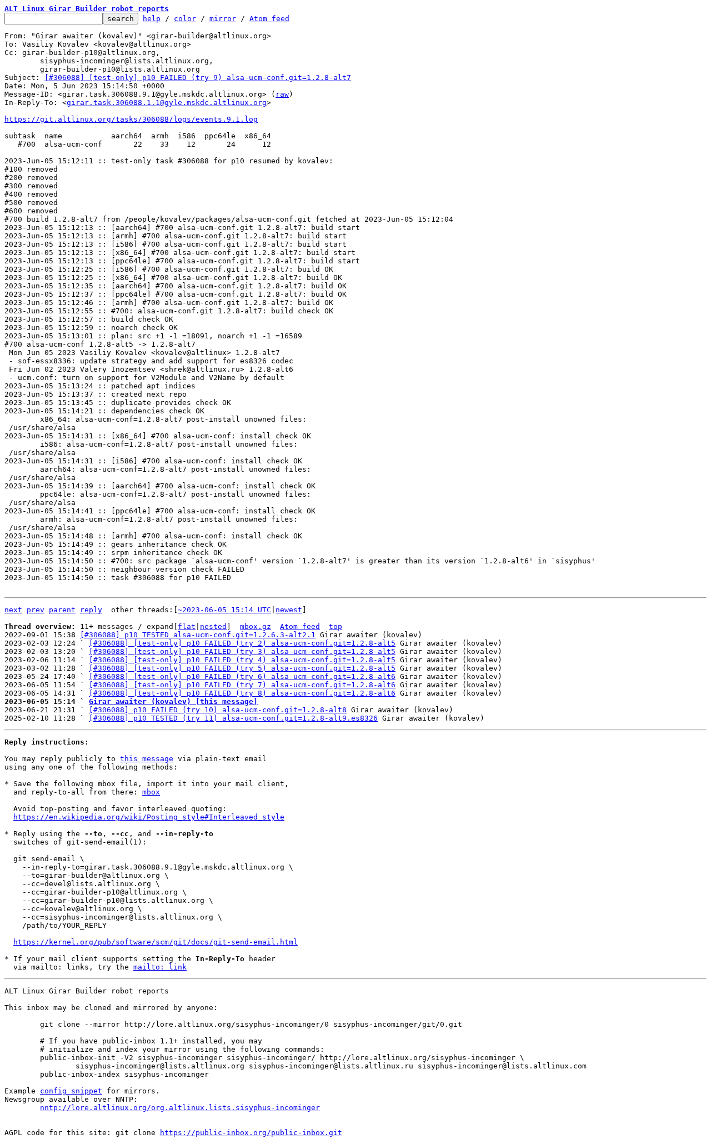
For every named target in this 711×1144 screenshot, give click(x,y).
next (13, 610)
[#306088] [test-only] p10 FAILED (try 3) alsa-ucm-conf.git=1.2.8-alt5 (242, 651)
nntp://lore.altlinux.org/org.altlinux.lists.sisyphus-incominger (180, 1107)
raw (282, 94)
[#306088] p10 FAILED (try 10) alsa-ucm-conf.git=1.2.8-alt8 (218, 710)
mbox (151, 792)
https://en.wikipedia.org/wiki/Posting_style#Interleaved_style (148, 817)
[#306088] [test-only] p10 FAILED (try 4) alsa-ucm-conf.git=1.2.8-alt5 (242, 660)
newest (289, 610)
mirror (222, 18)
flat (187, 626)
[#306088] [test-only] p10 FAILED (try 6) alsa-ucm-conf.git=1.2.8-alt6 (242, 676)
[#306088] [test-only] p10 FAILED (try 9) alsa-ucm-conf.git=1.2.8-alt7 (197, 77)
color (185, 18)
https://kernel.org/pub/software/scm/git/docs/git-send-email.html (155, 942)
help (152, 18)
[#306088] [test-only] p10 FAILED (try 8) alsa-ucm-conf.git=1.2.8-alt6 (242, 693)
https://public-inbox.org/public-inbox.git (251, 1132)
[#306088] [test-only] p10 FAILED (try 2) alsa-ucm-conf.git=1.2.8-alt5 (242, 643)
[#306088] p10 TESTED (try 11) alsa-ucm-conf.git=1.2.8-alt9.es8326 (233, 718)
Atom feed (269, 18)
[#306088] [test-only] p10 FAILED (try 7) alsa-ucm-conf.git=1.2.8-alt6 (242, 685)
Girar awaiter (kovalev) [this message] (173, 701)
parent (62, 610)
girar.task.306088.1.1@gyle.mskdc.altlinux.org (167, 102)
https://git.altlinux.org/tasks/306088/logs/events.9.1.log (131, 119)
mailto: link (160, 967)
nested (213, 626)
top (335, 626)
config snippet (71, 1091)
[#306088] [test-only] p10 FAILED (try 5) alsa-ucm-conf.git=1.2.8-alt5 (242, 668)
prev (35, 610)
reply (91, 610)
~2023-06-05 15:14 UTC (224, 610)
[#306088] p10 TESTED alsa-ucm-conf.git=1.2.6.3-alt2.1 (198, 635)
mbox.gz (255, 626)
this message (146, 759)
